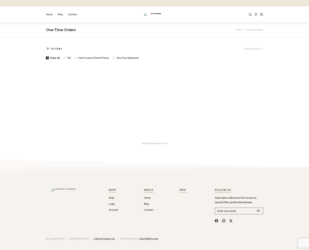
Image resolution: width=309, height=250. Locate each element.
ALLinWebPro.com (149, 238)
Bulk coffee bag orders (60, 121)
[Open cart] (261, 14)
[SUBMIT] (258, 211)
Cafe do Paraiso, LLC (104, 238)
